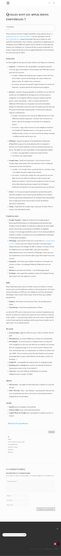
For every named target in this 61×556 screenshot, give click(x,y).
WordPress (56, 548)
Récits (9, 439)
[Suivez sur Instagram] (55, 544)
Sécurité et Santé (13, 447)
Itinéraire (10, 449)
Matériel (10, 452)
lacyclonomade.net (12, 39)
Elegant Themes (49, 548)
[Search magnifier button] (25, 535)
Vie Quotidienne (12, 444)
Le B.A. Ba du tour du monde (16, 442)
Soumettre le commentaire (46, 509)
